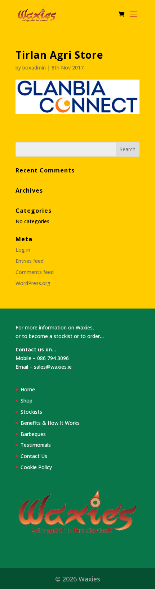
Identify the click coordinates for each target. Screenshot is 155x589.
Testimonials (36, 444)
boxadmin (34, 67)
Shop (26, 400)
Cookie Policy (36, 467)
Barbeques (33, 434)
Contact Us (34, 456)
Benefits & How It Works (50, 422)
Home (28, 389)
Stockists (31, 411)
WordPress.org (32, 283)
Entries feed (29, 260)
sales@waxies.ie (53, 366)
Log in (22, 249)
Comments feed (34, 272)
